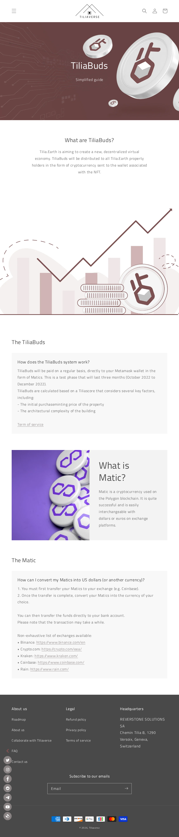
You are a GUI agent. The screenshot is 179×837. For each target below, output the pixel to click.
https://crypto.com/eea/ (61, 649)
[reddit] (7, 788)
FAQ (15, 750)
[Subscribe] (126, 788)
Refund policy (76, 719)
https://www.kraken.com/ (56, 656)
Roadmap (19, 719)
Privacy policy (76, 729)
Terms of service (78, 740)
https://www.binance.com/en (61, 642)
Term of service (30, 424)
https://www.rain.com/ (49, 669)
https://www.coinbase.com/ (61, 662)
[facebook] (7, 779)
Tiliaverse (94, 828)
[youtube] (7, 807)
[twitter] (7, 760)
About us (18, 729)
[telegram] (7, 797)
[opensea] (7, 816)
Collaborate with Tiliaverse (32, 740)
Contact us (20, 761)
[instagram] (7, 769)
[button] (14, 11)
